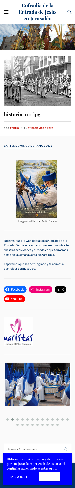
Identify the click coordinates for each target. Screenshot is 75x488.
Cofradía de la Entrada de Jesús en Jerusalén (38, 12)
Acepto (49, 476)
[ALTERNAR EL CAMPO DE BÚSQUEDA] (69, 12)
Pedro (14, 128)
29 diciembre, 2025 (40, 128)
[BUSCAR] (65, 449)
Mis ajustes (21, 477)
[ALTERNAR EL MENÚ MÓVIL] (6, 12)
